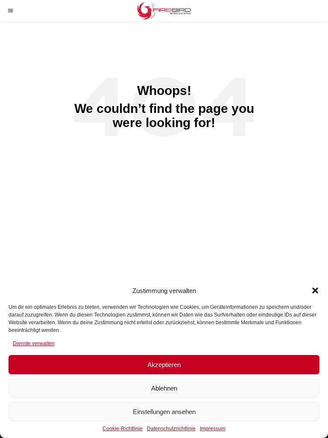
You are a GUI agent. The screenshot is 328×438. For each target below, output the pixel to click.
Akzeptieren (164, 364)
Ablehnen (164, 388)
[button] (315, 290)
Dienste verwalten (34, 343)
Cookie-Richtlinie (122, 429)
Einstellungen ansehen (164, 411)
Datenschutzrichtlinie (171, 429)
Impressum (213, 429)
